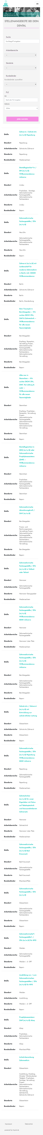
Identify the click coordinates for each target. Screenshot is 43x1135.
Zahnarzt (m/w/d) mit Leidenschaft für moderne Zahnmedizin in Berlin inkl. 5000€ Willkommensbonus (28, 269)
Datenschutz (29, 1124)
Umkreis (7, 104)
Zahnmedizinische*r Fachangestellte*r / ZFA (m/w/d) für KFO (27, 937)
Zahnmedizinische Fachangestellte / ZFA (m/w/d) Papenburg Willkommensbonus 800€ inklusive (27, 754)
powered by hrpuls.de (12, 1130)
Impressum (8, 1124)
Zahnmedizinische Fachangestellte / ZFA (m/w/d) (27, 221)
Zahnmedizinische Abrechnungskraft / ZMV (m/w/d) (27, 510)
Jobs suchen (22, 119)
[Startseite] (10, 3)
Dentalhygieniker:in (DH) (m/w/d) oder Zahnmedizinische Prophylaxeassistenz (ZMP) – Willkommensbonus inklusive (26, 456)
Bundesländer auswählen (13, 79)
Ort (5, 96)
